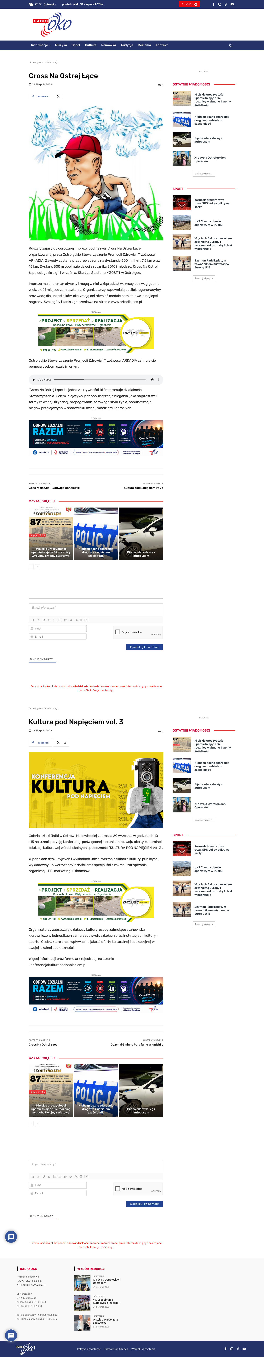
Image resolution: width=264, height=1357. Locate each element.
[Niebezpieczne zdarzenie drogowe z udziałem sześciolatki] (96, 534)
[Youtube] (232, 4)
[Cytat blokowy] (65, 620)
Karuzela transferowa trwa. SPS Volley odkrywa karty (212, 203)
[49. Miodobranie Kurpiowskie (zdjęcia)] (82, 1303)
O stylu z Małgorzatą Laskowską (105, 1321)
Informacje (52, 62)
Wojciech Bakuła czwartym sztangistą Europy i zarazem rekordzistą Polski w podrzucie (213, 243)
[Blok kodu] (70, 620)
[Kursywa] (38, 620)
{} (81, 619)
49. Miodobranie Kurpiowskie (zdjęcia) (106, 1301)
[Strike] (49, 620)
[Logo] (52, 25)
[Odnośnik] (76, 620)
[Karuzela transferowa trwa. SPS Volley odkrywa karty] (182, 202)
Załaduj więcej (202, 173)
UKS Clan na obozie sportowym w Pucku (208, 223)
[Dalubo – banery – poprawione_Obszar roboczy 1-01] (96, 351)
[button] (230, 45)
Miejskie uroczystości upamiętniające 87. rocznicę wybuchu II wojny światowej (51, 552)
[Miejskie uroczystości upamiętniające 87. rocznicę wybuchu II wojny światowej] (51, 534)
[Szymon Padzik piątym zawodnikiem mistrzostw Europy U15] (182, 263)
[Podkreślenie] (43, 620)
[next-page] (37, 566)
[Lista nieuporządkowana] (60, 620)
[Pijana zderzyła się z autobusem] (141, 534)
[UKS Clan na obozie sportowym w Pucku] (182, 222)
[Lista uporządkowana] (54, 620)
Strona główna (36, 62)
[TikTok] (226, 4)
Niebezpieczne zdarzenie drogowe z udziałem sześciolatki (95, 552)
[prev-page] (31, 566)
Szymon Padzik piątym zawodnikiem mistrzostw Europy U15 (211, 264)
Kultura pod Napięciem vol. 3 (143, 488)
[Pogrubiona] (33, 620)
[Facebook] (213, 4)
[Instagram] (220, 4)
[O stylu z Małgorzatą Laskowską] (82, 1323)
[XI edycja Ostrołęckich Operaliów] (182, 158)
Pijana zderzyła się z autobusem (141, 554)
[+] (86, 619)
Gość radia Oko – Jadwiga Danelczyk (54, 488)
